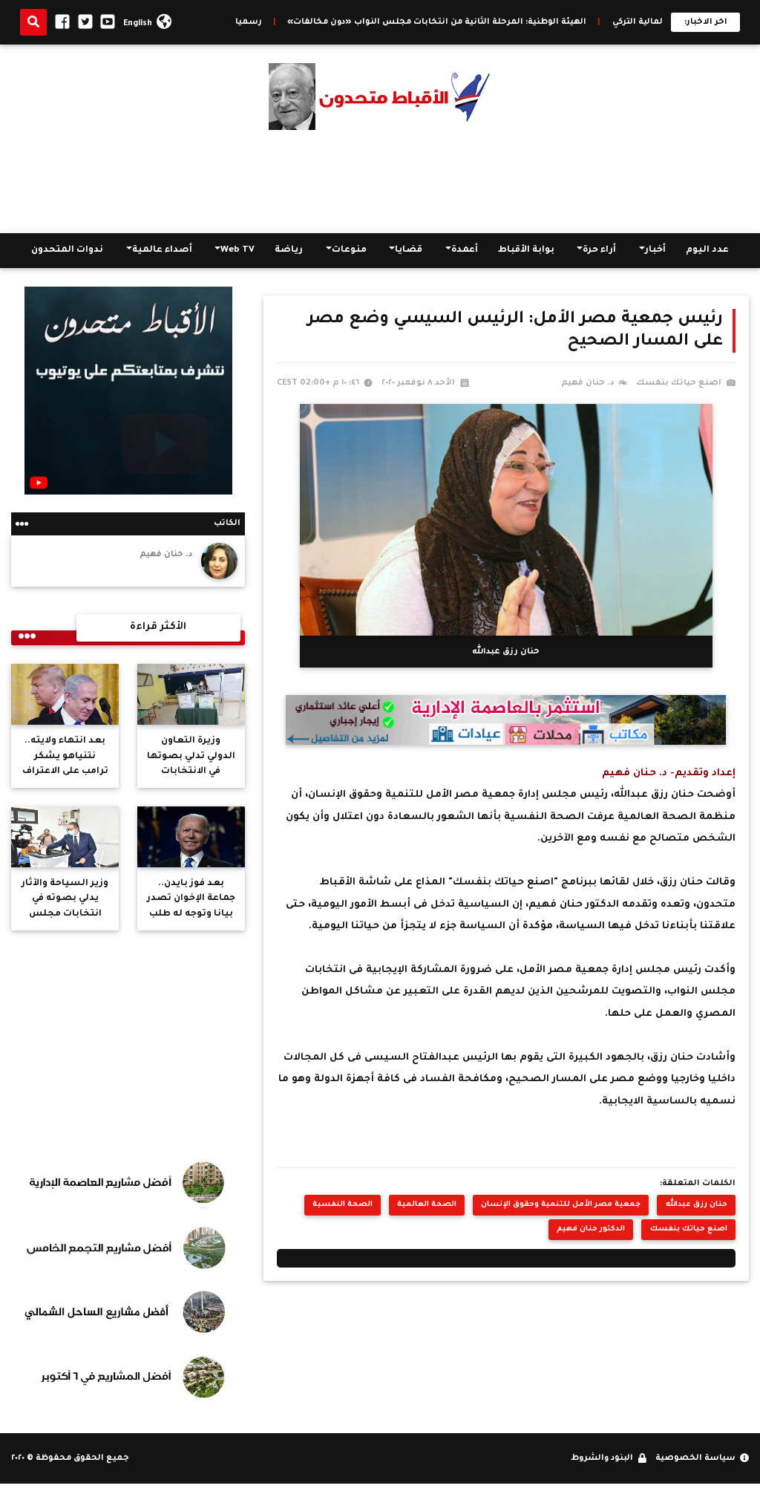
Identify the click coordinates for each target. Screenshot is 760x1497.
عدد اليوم (707, 250)
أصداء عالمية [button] (162, 250)
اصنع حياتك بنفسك (688, 1229)
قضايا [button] (408, 250)
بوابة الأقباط (526, 250)
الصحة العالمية (426, 1205)
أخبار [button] (655, 250)
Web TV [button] (237, 250)
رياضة (289, 250)
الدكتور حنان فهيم (591, 1229)
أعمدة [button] (464, 250)
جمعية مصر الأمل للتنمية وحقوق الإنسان (561, 1205)
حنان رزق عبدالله (696, 1205)
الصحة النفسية (342, 1205)
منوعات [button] (349, 250)
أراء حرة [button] (599, 250)
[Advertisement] (380, 181)
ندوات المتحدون (67, 250)
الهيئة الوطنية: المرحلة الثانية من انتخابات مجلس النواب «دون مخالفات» (494, 22)
